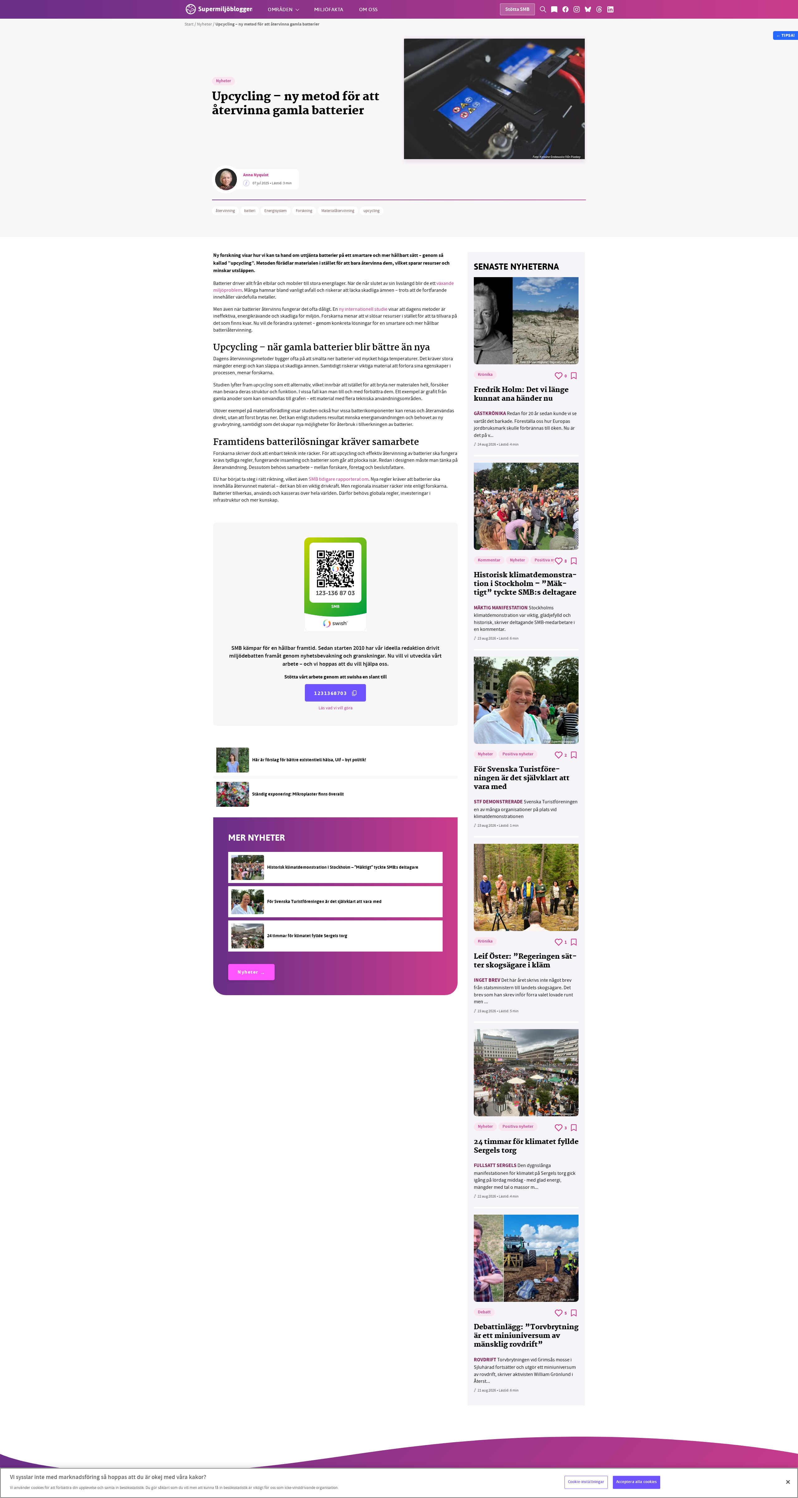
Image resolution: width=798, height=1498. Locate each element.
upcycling (371, 210)
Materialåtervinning (337, 210)
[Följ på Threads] (599, 9)
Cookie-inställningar (586, 1482)
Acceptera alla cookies (636, 1482)
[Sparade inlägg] (554, 9)
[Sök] (543, 9)
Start (189, 24)
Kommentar (489, 560)
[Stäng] (788, 1482)
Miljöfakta (329, 9)
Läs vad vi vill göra (336, 708)
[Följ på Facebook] (565, 9)
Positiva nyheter (550, 560)
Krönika (485, 374)
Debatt (484, 1312)
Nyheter (204, 24)
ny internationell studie (363, 309)
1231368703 (330, 693)
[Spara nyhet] (574, 375)
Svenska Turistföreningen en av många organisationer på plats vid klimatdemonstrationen (526, 809)
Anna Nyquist (255, 175)
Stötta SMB (517, 10)
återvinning (225, 210)
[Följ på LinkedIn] (610, 9)
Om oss (368, 9)
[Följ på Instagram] (577, 9)
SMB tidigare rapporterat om (338, 479)
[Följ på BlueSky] (588, 9)
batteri (249, 210)
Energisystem (275, 210)
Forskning (304, 210)
